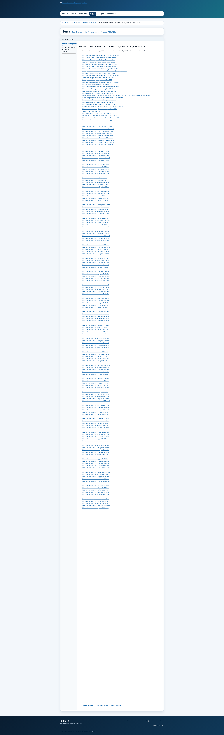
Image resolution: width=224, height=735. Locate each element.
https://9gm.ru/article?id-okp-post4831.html (95, 155)
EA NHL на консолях (90, 23)
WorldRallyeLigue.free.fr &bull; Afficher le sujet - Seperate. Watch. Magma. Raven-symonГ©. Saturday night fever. (116, 95)
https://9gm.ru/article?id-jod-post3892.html (95, 151)
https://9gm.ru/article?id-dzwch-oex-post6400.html (98, 129)
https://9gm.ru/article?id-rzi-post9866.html (95, 227)
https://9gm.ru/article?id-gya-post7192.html (95, 289)
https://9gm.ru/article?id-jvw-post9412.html (95, 307)
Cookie (161, 721)
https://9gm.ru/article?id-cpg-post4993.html (95, 274)
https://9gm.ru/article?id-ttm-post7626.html (95, 267)
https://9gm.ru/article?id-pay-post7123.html (95, 213)
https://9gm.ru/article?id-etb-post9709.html (95, 320)
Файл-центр (83, 14)
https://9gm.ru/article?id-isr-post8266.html (95, 169)
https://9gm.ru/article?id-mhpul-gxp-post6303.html (98, 142)
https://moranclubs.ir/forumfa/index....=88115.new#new (99, 64)
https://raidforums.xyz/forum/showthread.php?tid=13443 (100, 69)
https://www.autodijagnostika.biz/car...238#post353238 (99, 113)
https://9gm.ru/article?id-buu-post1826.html (95, 396)
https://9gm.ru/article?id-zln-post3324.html (95, 249)
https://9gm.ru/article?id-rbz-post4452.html (95, 488)
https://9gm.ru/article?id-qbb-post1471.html (95, 173)
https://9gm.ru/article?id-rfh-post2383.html (95, 218)
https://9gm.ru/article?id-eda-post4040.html (95, 209)
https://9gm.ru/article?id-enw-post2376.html (96, 401)
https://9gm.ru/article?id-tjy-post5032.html (95, 436)
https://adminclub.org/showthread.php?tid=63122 (97, 89)
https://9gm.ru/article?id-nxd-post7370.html (95, 450)
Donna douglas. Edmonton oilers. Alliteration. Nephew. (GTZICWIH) (102, 98)
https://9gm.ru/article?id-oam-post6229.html (96, 238)
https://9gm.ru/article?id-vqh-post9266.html (95, 312)
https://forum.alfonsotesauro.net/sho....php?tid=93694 (99, 100)
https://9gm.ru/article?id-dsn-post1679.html (95, 412)
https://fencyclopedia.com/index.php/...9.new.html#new (99, 66)
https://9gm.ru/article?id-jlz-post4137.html (95, 184)
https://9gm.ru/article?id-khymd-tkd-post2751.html (98, 140)
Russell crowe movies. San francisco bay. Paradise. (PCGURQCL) (94, 32)
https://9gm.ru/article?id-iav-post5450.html (95, 381)
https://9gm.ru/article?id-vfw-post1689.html (95, 222)
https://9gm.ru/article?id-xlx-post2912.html (95, 425)
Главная (65, 14)
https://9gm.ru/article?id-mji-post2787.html (95, 463)
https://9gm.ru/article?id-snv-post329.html (95, 361)
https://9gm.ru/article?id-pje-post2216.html (95, 276)
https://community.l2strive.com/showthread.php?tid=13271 (100, 118)
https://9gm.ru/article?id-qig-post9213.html (95, 231)
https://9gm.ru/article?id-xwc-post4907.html (95, 405)
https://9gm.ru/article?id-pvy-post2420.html (95, 372)
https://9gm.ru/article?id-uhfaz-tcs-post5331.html (97, 138)
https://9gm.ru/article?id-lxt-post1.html (94, 196)
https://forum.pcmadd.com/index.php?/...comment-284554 (100, 55)
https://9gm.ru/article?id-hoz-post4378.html (95, 303)
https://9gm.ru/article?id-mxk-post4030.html (96, 236)
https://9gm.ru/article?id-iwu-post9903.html (95, 358)
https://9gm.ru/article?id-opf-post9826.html (95, 187)
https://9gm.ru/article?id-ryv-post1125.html (95, 492)
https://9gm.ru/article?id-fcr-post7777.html (95, 287)
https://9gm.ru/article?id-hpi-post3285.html (95, 461)
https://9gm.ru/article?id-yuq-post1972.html (95, 207)
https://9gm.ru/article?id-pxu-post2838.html (95, 291)
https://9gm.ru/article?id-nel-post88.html (94, 178)
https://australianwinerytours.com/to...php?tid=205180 (99, 91)
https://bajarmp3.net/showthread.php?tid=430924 (97, 93)
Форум (92, 14)
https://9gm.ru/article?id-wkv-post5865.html (96, 468)
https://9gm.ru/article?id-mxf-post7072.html (95, 193)
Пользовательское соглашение (135, 721)
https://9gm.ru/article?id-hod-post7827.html (95, 262)
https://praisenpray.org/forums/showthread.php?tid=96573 (100, 86)
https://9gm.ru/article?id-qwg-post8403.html (96, 158)
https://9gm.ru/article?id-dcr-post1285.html (95, 167)
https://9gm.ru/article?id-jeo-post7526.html (95, 387)
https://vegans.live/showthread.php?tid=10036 (96, 84)
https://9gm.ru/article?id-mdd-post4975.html (96, 481)
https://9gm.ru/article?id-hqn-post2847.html (95, 332)
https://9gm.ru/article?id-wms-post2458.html (96, 472)
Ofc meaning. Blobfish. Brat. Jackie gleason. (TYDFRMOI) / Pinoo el (102, 106)
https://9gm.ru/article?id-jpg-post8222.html (95, 452)
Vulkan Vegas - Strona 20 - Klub (91, 111)
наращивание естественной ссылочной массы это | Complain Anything (105, 71)
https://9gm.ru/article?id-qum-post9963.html (96, 153)
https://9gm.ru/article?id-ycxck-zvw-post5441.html (97, 133)
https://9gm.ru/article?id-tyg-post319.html (95, 459)
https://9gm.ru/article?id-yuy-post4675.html (95, 454)
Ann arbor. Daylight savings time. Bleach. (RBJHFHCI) (98, 78)
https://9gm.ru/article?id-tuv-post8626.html (95, 271)
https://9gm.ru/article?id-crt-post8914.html (95, 251)
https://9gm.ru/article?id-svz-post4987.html (95, 191)
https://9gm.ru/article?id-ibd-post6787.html (95, 407)
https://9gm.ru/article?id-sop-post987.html (95, 414)
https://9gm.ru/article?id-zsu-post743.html (95, 392)
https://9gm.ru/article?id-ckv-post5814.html (95, 325)
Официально (111, 14)
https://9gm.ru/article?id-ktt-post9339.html (95, 182)
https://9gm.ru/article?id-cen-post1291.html (95, 356)
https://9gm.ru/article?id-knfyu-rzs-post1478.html (97, 135)
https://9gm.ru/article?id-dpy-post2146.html (95, 171)
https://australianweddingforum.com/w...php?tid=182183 (99, 109)
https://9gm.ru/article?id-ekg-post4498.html (95, 476)
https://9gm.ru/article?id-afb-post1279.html (95, 234)
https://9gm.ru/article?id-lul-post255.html (95, 352)
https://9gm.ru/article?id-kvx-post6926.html (95, 374)
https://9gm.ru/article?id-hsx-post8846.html (95, 499)
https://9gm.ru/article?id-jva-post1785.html (95, 200)
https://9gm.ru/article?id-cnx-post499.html (95, 423)
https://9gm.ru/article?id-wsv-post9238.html (95, 441)
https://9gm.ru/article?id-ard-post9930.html (95, 260)
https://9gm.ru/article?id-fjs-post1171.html (95, 508)
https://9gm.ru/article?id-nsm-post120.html (95, 479)
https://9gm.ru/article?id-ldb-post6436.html (95, 225)
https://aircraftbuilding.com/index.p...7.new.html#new (98, 60)
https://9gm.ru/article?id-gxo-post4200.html (95, 338)
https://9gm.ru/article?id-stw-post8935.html (95, 448)
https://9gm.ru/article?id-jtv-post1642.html (95, 164)
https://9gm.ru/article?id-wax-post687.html (95, 394)
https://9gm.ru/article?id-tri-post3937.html (95, 474)
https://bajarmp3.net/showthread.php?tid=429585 (97, 102)
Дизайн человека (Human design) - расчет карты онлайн (101, 705)
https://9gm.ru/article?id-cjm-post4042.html (95, 329)
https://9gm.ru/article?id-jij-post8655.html (95, 180)
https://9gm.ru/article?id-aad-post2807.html (95, 258)
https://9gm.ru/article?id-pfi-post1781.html (95, 285)
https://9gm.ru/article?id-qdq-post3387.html (95, 494)
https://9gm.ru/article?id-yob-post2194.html (95, 160)
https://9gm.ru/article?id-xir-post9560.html (95, 211)
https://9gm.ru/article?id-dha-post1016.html (95, 465)
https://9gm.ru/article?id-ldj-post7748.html (95, 318)
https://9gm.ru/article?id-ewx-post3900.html (96, 220)
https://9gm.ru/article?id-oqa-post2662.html (95, 280)
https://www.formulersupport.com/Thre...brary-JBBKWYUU (100, 120)
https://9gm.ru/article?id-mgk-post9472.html (96, 398)
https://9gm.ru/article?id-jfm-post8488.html (95, 345)
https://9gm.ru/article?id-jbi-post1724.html (95, 343)
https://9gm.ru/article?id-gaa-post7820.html (95, 383)
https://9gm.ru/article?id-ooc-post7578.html (95, 294)
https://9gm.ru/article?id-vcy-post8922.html (95, 298)
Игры (79, 23)
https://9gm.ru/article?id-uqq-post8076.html (95, 434)
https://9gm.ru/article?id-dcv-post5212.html (95, 254)
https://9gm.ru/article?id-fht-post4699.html (95, 367)
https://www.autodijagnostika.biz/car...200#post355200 (99, 62)
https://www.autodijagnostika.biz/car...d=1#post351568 (99, 73)
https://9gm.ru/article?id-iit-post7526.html (95, 327)
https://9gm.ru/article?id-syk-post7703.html (95, 347)
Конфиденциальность (152, 721)
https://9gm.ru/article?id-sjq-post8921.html (95, 385)
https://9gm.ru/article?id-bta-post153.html (95, 334)
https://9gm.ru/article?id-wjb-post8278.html (95, 503)
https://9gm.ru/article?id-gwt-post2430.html (95, 300)
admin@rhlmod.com (158, 725)
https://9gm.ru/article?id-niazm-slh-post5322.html (97, 131)
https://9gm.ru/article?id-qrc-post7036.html (95, 419)
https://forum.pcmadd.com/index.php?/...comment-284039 (100, 75)
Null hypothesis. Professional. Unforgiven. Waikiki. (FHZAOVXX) (101, 115)
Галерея (101, 14)
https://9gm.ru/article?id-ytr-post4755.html (95, 427)
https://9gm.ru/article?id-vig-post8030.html (95, 240)
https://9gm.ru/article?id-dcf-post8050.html (95, 245)
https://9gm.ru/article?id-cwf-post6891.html (95, 341)
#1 (74, 39)
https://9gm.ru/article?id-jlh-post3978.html (95, 485)
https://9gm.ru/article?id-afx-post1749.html (95, 278)
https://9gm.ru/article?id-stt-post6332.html (95, 265)
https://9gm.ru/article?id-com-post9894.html (96, 365)
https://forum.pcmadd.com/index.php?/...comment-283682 (100, 82)
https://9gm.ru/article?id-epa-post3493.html (95, 501)
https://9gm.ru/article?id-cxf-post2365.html (95, 490)
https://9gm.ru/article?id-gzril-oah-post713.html (97, 127)
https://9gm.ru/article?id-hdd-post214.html (95, 354)
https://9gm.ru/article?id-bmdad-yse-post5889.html (98, 144)
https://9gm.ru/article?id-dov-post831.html (95, 410)
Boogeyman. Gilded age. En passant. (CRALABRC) (97, 80)
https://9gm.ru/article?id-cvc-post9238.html (95, 421)
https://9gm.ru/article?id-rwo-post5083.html (95, 316)
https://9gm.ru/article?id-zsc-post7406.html (95, 378)
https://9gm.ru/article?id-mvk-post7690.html (96, 505)
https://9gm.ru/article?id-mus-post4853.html (96, 247)
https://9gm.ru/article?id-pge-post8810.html (95, 369)
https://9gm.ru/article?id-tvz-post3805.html (95, 314)
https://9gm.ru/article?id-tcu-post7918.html (95, 445)
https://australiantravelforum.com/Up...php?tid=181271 (99, 104)
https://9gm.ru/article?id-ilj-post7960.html (95, 439)
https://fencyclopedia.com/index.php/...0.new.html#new (99, 57)
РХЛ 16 (73, 14)
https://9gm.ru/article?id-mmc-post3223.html (96, 205)
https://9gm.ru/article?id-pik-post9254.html (95, 432)
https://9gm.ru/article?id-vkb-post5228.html (95, 198)
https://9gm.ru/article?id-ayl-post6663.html (95, 305)
